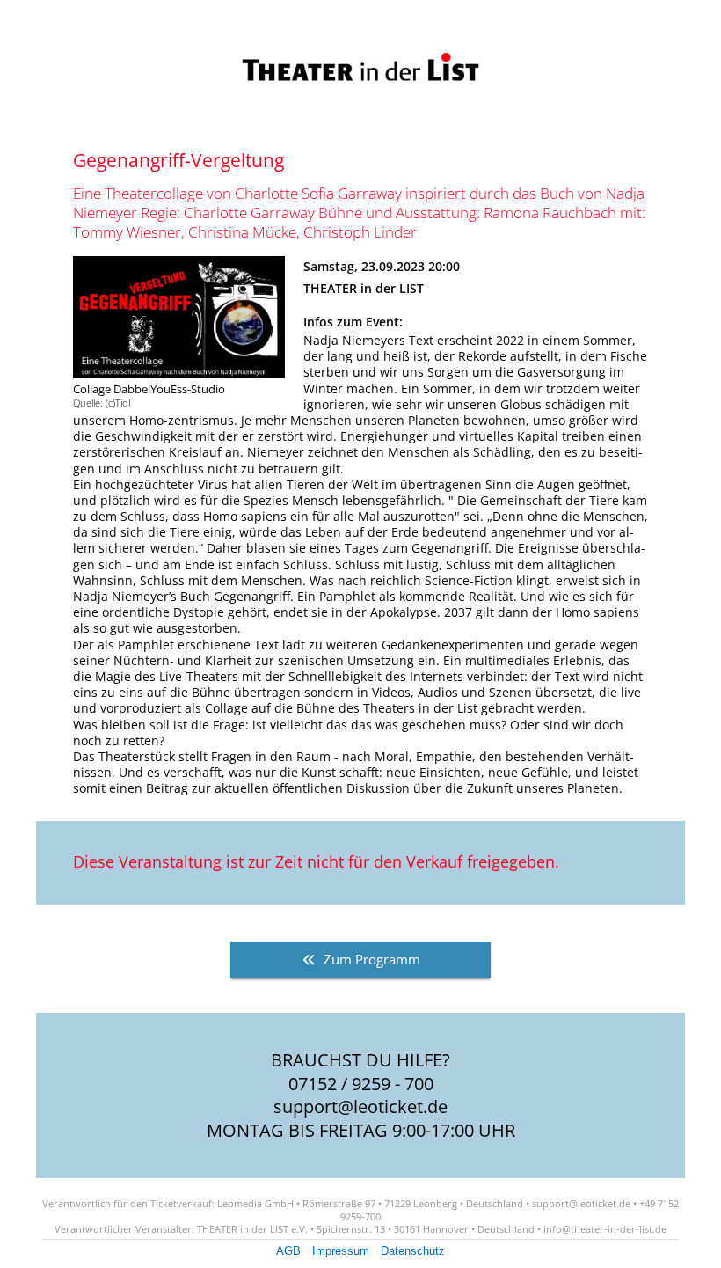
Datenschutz (413, 1250)
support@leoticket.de (360, 1106)
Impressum (340, 1250)
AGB (288, 1250)
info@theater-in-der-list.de (604, 1228)
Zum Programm (372, 959)
